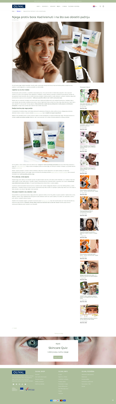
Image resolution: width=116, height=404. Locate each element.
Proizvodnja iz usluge (63, 384)
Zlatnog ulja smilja (46, 200)
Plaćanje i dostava (39, 379)
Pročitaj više (83, 108)
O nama (60, 374)
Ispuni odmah (58, 357)
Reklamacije (84, 376)
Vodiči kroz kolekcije (39, 384)
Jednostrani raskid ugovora (88, 374)
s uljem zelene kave (21, 166)
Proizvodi (37, 374)
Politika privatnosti (39, 381)
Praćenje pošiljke (85, 379)
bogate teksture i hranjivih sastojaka (59, 172)
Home (13, 11)
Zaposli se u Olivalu (62, 376)
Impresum (60, 393)
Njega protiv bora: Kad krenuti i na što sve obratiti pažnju (34, 11)
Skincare (19, 11)
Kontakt (83, 386)
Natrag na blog (59, 333)
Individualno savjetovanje (87, 381)
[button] (38, 6)
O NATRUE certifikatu (63, 379)
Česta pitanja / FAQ (86, 384)
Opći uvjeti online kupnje (40, 376)
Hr (95, 6)
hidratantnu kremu (38, 113)
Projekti (60, 391)
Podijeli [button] (15, 328)
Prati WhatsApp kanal (63, 388)
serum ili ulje (19, 168)
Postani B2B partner (62, 386)
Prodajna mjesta (62, 381)
